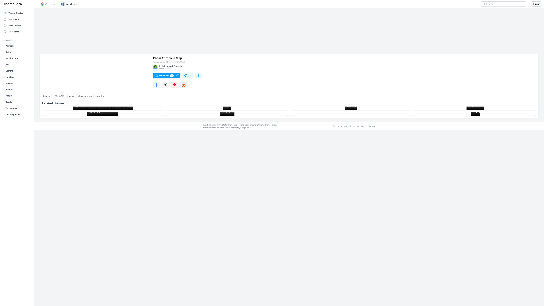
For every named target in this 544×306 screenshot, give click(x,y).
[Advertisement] (125, 32)
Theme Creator (15, 13)
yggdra (100, 96)
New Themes (14, 25)
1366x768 (59, 96)
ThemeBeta (12, 4)
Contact (372, 126)
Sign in (536, 4)
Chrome (50, 4)
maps (71, 96)
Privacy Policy (357, 126)
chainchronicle (85, 96)
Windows (71, 4)
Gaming (47, 96)
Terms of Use (339, 126)
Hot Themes (14, 19)
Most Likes (13, 31)
